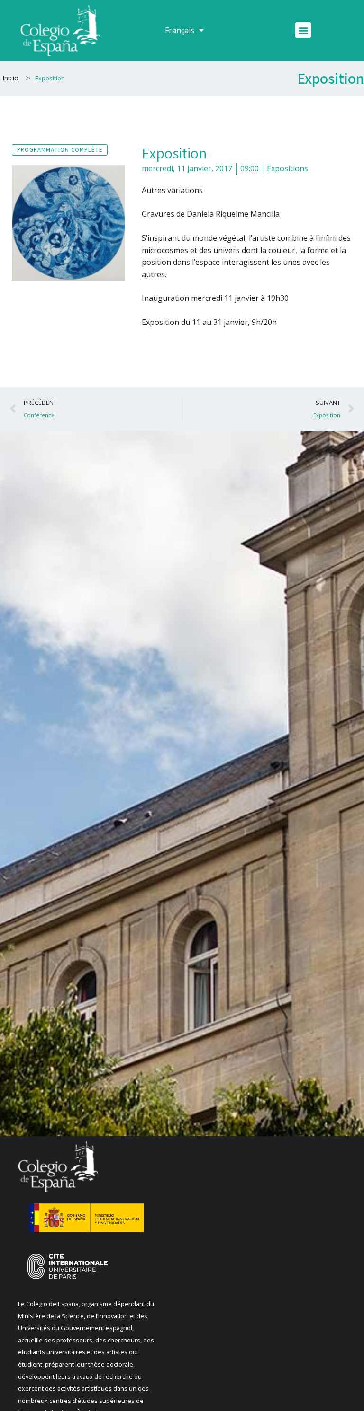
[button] (303, 30)
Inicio (10, 77)
